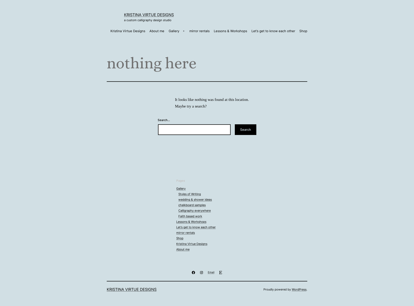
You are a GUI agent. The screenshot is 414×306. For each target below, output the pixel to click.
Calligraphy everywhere (194, 210)
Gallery (174, 31)
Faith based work (190, 216)
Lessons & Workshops (230, 31)
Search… (164, 120)
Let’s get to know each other (273, 31)
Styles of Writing (189, 194)
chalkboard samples (192, 205)
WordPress (299, 289)
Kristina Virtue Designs (149, 14)
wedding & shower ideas (195, 199)
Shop (303, 31)
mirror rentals (199, 31)
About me (156, 31)
